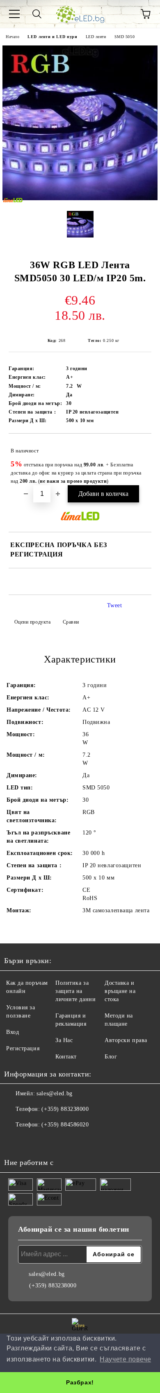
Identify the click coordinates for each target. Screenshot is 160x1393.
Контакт (66, 1057)
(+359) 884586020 (65, 1125)
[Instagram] (32, 1141)
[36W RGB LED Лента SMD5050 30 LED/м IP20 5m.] (80, 198)
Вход (12, 1032)
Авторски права (126, 1040)
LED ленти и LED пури (52, 36)
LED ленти (96, 36)
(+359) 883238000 (65, 1109)
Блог (111, 1057)
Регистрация (22, 1048)
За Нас (64, 1040)
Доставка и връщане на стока (120, 991)
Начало (12, 36)
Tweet (114, 605)
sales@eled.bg (54, 1093)
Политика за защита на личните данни (75, 991)
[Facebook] (14, 1141)
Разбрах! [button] (80, 1382)
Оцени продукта (32, 622)
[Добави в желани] (140, 447)
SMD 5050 (124, 36)
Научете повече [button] (125, 1359)
